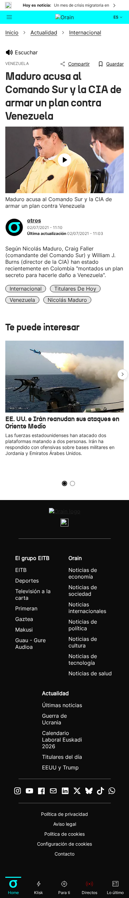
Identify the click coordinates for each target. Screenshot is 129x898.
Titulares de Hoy (75, 288)
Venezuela (22, 300)
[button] (122, 374)
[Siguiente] (114, 5)
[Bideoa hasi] (64, 160)
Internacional (26, 288)
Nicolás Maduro (67, 300)
